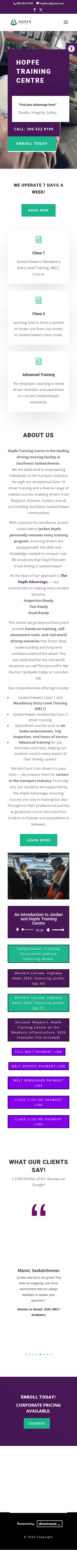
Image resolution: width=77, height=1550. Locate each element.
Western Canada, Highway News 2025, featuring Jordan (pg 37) (38, 1003)
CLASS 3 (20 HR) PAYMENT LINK (38, 1121)
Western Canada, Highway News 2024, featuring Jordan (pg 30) (38, 978)
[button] (71, 48)
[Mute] (48, 930)
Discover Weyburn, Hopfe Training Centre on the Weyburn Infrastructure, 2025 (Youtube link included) (38, 1030)
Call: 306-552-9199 (33, 129)
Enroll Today (32, 143)
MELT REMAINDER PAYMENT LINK (38, 1083)
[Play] (17, 929)
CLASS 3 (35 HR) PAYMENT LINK (38, 1102)
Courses (36, 1423)
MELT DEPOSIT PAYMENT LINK (38, 1066)
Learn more (38, 840)
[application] (38, 929)
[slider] (57, 930)
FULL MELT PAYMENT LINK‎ (38, 1052)
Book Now (38, 210)
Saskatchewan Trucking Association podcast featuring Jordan (38, 954)
